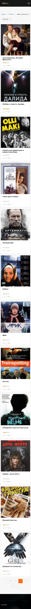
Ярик (4, 335)
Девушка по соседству (11, 566)
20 (10, 581)
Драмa (4, 65)
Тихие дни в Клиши (10, 197)
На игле (5, 381)
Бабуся (5, 289)
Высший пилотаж (9, 520)
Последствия (7, 243)
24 (13, 586)
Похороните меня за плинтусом (15, 428)
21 (15, 581)
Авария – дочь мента (10, 474)
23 (25, 581)
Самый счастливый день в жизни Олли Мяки (13, 151)
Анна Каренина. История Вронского (12, 59)
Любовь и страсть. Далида (13, 104)
